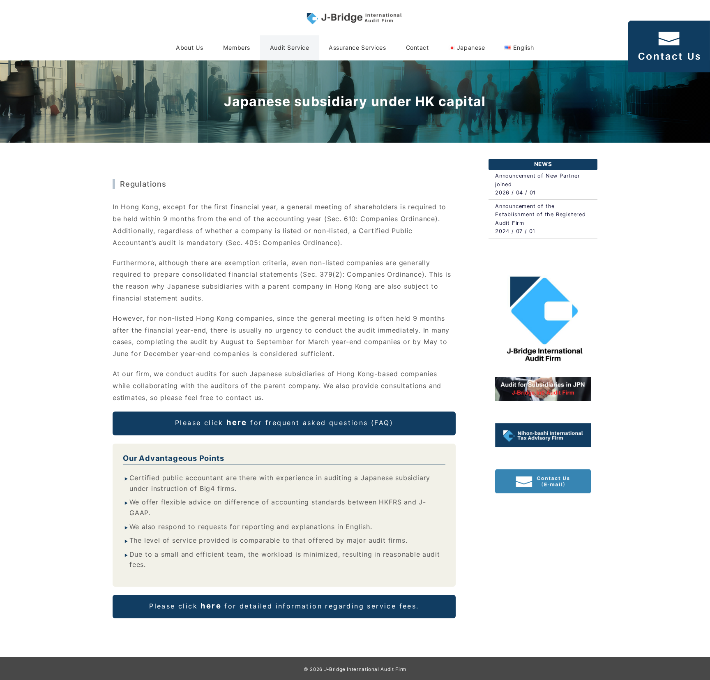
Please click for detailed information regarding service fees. (284, 605)
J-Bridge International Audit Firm (365, 669)
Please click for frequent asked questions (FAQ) (284, 422)
